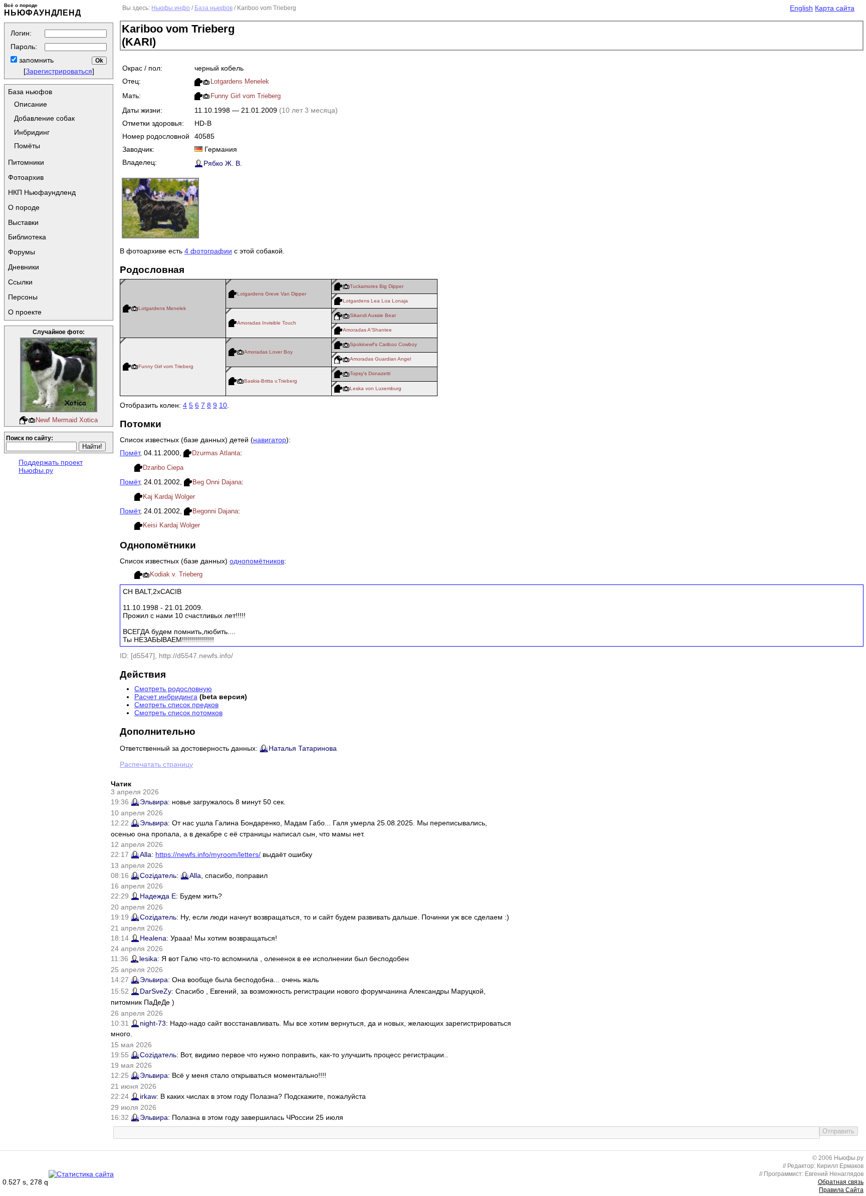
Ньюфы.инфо (170, 8)
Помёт (130, 453)
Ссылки (20, 282)
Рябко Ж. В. (222, 163)
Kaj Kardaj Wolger (169, 496)
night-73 (153, 1023)
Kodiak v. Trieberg (176, 574)
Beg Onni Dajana (217, 482)
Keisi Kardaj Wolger (171, 525)
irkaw (148, 1096)
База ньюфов (30, 92)
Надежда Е (158, 896)
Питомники (26, 162)
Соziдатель (158, 875)
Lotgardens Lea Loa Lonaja (375, 301)
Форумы (21, 252)
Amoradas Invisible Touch (266, 323)
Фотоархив (26, 177)
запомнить (35, 60)
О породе (24, 207)
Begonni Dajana (215, 511)
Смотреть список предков (176, 705)
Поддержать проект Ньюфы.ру (51, 466)
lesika (148, 959)
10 (223, 405)
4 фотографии (208, 251)
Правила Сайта (841, 1190)
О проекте (25, 312)
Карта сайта (834, 8)
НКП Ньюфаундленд (42, 192)
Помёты (27, 146)
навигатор (269, 440)
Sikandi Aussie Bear (373, 315)
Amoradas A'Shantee (367, 330)
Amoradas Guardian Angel (380, 359)
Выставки (23, 222)
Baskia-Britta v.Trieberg (270, 381)
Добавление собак (44, 118)
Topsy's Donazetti (370, 373)
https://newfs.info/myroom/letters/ (208, 854)
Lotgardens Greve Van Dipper (271, 293)
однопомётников (257, 561)
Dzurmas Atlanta (216, 453)
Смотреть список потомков (178, 713)
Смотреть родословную (173, 689)
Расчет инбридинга (165, 697)
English (801, 8)
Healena (153, 938)
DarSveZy (155, 991)
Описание (30, 104)
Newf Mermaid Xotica (67, 420)
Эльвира (154, 802)
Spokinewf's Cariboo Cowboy (383, 344)
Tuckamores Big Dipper (376, 286)
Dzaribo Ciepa (163, 467)
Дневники (23, 267)
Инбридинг (32, 132)
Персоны (23, 297)
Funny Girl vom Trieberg (245, 96)
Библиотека (27, 237)
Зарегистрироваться (59, 71)
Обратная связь (840, 1182)
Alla (145, 854)
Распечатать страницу (156, 764)
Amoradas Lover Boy (268, 352)
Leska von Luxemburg (375, 388)
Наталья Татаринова (303, 748)
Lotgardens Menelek (239, 81)
